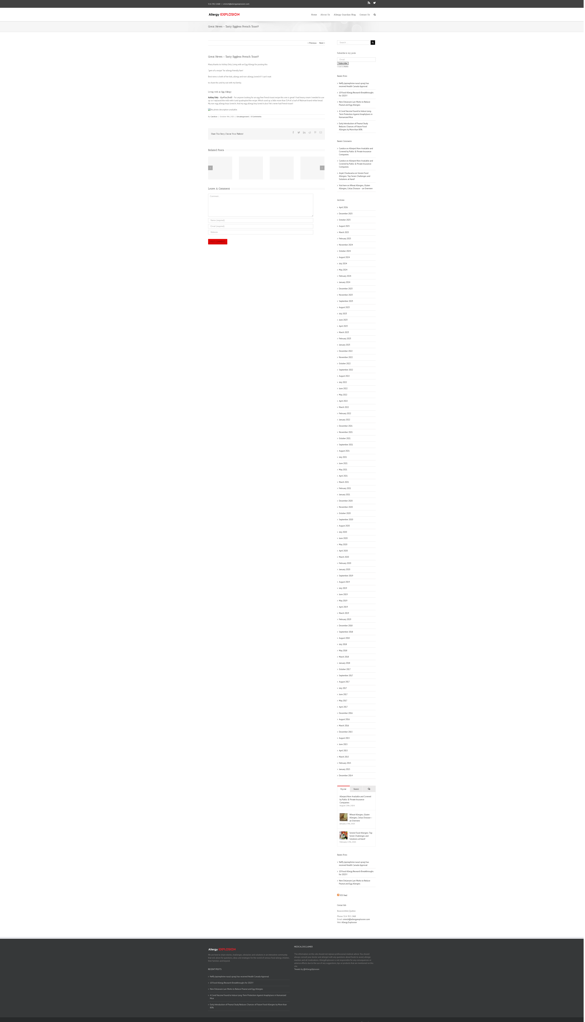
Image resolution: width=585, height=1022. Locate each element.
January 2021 (344, 494)
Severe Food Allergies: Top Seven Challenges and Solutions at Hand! (354, 176)
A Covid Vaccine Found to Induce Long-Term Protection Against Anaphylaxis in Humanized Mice (355, 114)
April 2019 (343, 607)
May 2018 (343, 650)
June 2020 (343, 538)
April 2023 (343, 326)
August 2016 (344, 719)
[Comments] (369, 789)
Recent (356, 789)
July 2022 (343, 382)
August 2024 (344, 257)
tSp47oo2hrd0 (226, 97)
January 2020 (344, 569)
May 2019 (343, 600)
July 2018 (343, 644)
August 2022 (344, 376)
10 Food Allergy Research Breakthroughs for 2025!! (231, 983)
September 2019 (346, 575)
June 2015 (343, 744)
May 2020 (343, 544)
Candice (214, 116)
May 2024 (343, 269)
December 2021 (346, 426)
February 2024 (345, 276)
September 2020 (346, 519)
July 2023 (343, 313)
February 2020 (345, 563)
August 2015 (344, 738)
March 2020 (344, 557)
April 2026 (343, 207)
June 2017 (343, 694)
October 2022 (345, 363)
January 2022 (344, 419)
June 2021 (343, 463)
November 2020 (346, 507)
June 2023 (343, 320)
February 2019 (345, 619)
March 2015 (344, 757)
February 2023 (345, 338)
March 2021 (344, 482)
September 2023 (346, 301)
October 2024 (345, 251)
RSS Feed (343, 895)
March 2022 (344, 407)
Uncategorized (243, 116)
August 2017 (344, 681)
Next (321, 43)
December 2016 (346, 713)
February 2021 (345, 488)
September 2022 (346, 369)
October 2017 (345, 669)
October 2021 (345, 438)
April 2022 (343, 401)
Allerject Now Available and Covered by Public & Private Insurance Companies (356, 151)
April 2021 (343, 476)
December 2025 (346, 213)
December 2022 (346, 351)
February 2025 (345, 238)
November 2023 (346, 295)
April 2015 (343, 750)
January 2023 (344, 345)
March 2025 (344, 232)
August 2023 (344, 307)
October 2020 (345, 513)
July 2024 (343, 263)
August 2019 (344, 582)
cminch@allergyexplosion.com (236, 4)
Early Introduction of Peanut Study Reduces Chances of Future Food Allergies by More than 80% (353, 126)
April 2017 (343, 707)
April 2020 (343, 550)
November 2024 (346, 245)
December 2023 (346, 288)
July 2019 (343, 588)
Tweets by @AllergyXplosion (306, 969)
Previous (313, 43)
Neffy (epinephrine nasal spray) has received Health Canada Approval (239, 976)
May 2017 (343, 700)
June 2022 (343, 388)
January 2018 (344, 663)
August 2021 (344, 451)
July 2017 (343, 688)
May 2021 (343, 469)
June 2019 (343, 594)
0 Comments (256, 116)
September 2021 (346, 444)
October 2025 (345, 220)
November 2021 (346, 432)
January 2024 (344, 282)
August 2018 (344, 638)
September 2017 (346, 675)
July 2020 (343, 532)
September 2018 (346, 632)
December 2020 (346, 501)
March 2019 (344, 613)
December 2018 (346, 625)
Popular (343, 789)
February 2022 (345, 413)
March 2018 (344, 657)
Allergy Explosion (349, 922)
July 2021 (343, 457)
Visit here (343, 185)
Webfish (346, 67)
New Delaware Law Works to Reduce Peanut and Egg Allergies (236, 989)
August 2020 (344, 525)
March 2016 (344, 725)
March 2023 (344, 332)
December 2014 (346, 775)
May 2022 (343, 394)
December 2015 (346, 732)
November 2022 (346, 357)
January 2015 (344, 769)
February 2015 (345, 763)
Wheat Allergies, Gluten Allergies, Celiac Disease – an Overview (360, 817)
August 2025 (344, 226)
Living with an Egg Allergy (219, 92)
